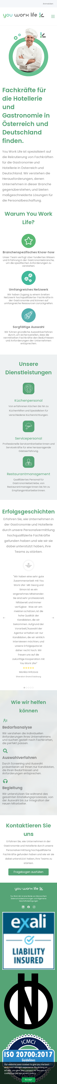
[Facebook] (29, 907)
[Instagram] (34, 907)
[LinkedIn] (23, 907)
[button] (4, 618)
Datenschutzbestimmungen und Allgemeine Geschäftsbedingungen (28, 899)
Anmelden (48, 3)
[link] (28, 888)
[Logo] (23, 15)
